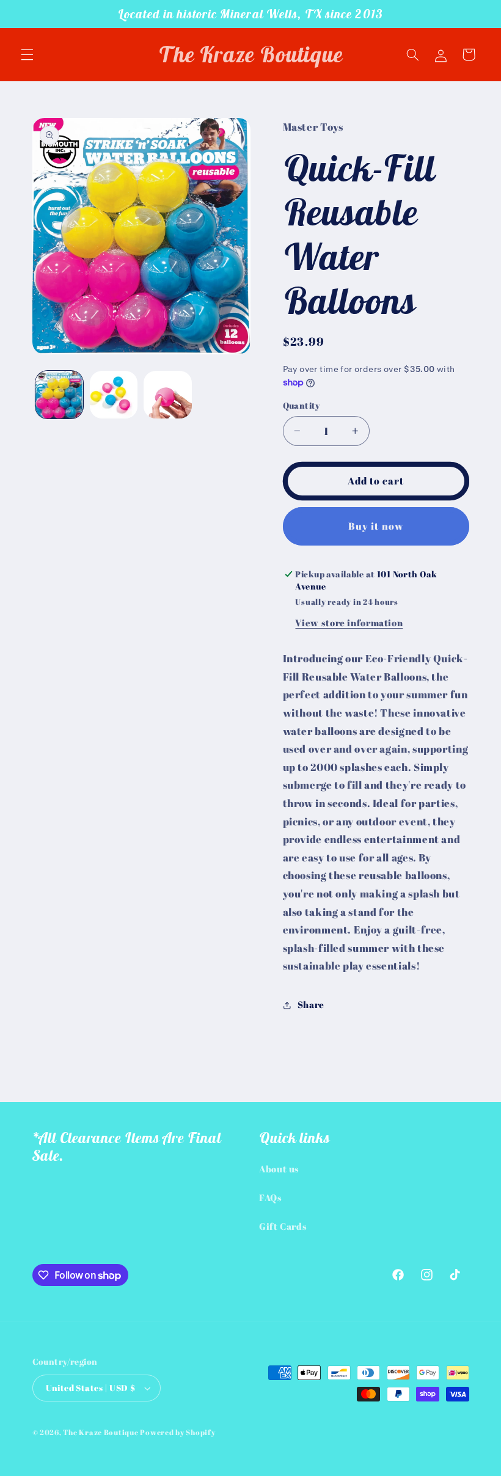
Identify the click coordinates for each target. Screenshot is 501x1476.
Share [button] (311, 1004)
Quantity (301, 405)
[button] (27, 54)
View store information (349, 622)
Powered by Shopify (177, 1432)
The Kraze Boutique (100, 1432)
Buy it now (375, 526)
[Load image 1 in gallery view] (59, 394)
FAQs (270, 1197)
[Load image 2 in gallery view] (113, 394)
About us (279, 1169)
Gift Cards (283, 1226)
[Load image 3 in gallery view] (167, 394)
